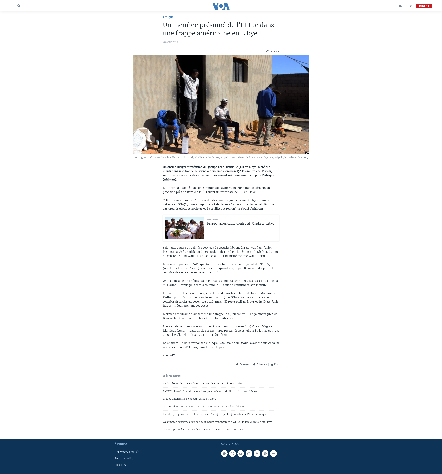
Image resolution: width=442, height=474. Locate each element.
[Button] (272, 51)
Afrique (168, 17)
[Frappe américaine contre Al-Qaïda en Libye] (184, 228)
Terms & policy (124, 458)
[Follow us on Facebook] (224, 453)
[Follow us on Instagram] (249, 453)
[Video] (400, 6)
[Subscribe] (273, 453)
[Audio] (411, 6)
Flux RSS (120, 465)
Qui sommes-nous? (127, 452)
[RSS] (257, 453)
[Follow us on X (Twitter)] (232, 453)
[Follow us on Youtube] (240, 453)
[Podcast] (265, 453)
